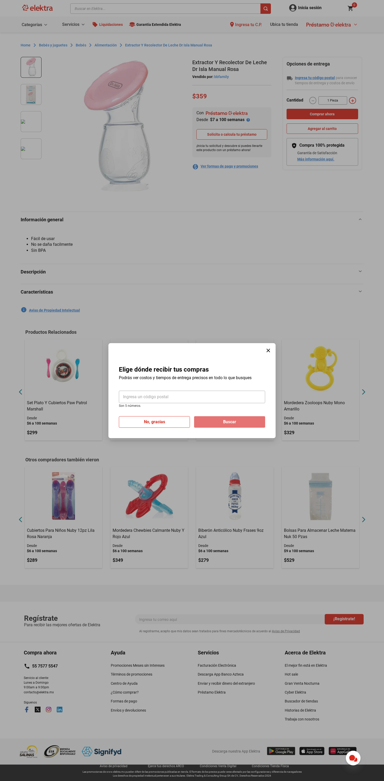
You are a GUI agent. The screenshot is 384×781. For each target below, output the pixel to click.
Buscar (229, 421)
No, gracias (154, 421)
